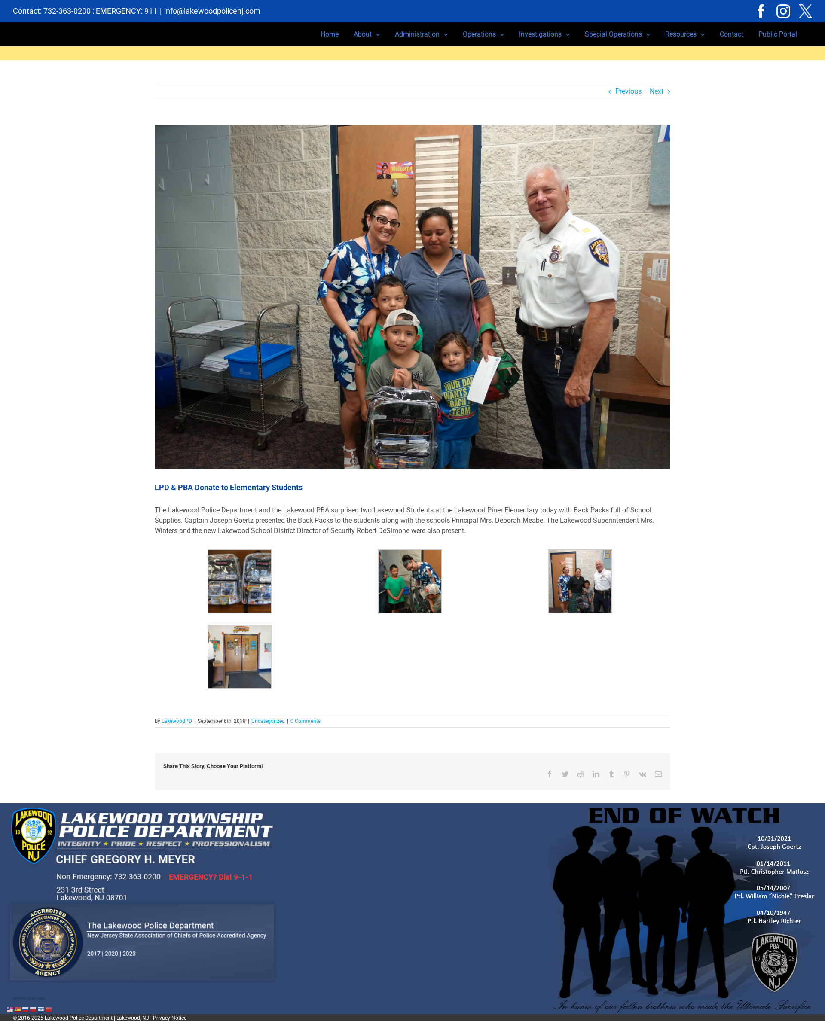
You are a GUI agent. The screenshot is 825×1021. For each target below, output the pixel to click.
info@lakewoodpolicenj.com (212, 10)
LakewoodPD (177, 721)
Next (656, 91)
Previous (628, 91)
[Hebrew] (41, 1009)
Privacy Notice (169, 1018)
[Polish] (33, 1009)
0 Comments (305, 721)
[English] (10, 1009)
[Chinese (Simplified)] (49, 1009)
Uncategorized (268, 721)
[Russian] (26, 1009)
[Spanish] (18, 1009)
